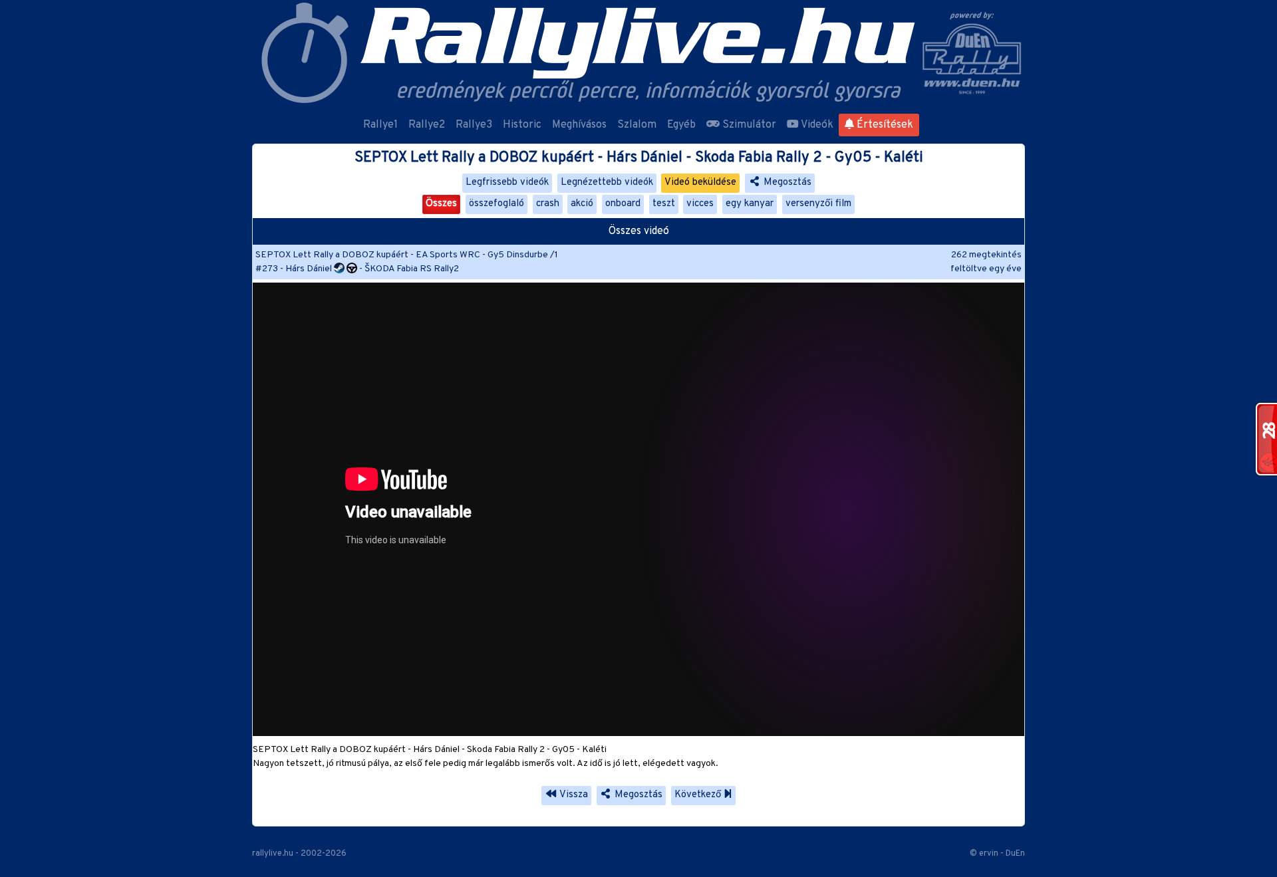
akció (582, 203)
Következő (699, 795)
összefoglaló (496, 203)
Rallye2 (426, 125)
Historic (522, 125)
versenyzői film (818, 203)
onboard (622, 203)
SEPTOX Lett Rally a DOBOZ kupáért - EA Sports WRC (367, 255)
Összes (441, 203)
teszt (663, 203)
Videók (816, 125)
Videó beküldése (700, 182)
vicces (700, 203)
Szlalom (636, 125)
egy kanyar (750, 203)
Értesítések (883, 125)
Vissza (572, 795)
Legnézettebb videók (607, 182)
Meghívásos (579, 125)
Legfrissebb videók (507, 182)
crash (547, 203)
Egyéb (681, 125)
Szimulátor (748, 125)
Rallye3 (474, 125)
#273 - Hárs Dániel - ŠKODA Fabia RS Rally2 (357, 269)
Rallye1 (380, 125)
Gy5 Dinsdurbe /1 (523, 255)
